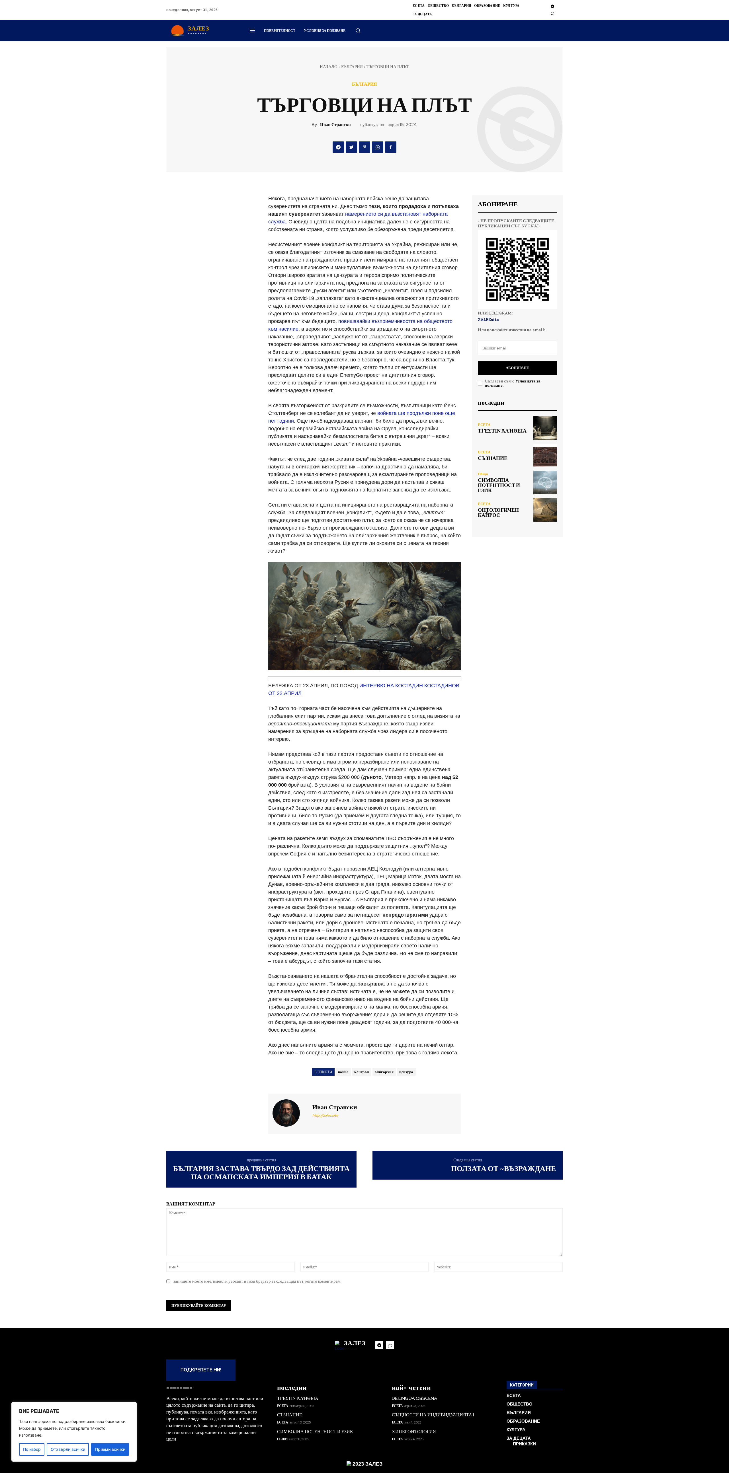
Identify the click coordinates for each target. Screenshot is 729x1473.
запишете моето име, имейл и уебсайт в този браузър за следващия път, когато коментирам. (257, 1281)
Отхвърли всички (68, 1449)
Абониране (517, 367)
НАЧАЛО (328, 66)
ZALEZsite (488, 319)
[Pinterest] (364, 147)
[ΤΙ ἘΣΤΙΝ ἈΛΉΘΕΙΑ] (545, 428)
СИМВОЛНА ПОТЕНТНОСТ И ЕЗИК (499, 485)
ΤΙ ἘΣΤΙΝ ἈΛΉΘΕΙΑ (502, 431)
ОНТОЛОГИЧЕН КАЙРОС (498, 512)
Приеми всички (110, 1449)
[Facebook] (390, 147)
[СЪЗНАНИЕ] (545, 455)
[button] (358, 30)
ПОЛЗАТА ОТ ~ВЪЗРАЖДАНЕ (503, 1168)
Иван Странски (335, 124)
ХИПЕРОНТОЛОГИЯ (414, 1432)
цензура (406, 1071)
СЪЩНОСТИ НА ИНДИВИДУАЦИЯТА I (433, 1415)
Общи (483, 474)
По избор (32, 1449)
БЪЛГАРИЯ (352, 66)
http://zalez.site (325, 1115)
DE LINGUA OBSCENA (414, 1398)
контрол (361, 1071)
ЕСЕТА (484, 425)
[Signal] (552, 13)
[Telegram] (552, 6)
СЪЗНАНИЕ (492, 458)
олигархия (384, 1071)
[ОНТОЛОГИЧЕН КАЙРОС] (545, 509)
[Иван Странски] (290, 1113)
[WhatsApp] (377, 147)
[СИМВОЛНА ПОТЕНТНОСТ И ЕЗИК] (545, 482)
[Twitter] (351, 147)
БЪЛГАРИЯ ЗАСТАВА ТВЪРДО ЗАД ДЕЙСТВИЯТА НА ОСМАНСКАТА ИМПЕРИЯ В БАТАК (261, 1172)
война (343, 1071)
